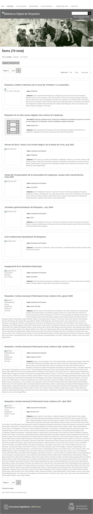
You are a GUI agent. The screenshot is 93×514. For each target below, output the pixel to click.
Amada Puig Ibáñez (36, 420)
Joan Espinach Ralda (15, 447)
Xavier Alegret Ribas (39, 165)
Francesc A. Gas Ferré (73, 159)
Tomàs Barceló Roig (19, 335)
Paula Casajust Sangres (57, 465)
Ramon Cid (31, 333)
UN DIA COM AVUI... (47, 6)
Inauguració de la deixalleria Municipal (23, 266)
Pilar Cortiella (25, 467)
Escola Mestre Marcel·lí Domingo (33, 371)
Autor (77, 72)
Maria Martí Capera (38, 457)
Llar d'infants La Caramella (59, 100)
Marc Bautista (55, 327)
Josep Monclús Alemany (58, 325)
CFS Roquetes (53, 428)
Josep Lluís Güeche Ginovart (35, 451)
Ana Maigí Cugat (58, 95)
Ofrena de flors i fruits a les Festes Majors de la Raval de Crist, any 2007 (39, 145)
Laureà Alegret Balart (83, 453)
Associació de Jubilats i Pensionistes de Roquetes (48, 367)
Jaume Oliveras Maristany (72, 378)
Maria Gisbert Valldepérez (24, 457)
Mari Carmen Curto (32, 102)
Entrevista (45, 132)
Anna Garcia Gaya (44, 422)
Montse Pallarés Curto (32, 329)
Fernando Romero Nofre (42, 374)
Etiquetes (16, 57)
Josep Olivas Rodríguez (82, 325)
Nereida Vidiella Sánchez (70, 459)
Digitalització (37, 132)
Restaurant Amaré (64, 333)
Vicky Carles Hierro (62, 473)
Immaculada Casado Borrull (67, 161)
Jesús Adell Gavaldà (21, 445)
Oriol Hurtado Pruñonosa (23, 463)
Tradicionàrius (53, 390)
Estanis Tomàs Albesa (15, 319)
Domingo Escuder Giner (37, 317)
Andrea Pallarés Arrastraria (79, 420)
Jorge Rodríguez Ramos (50, 449)
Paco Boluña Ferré (37, 463)
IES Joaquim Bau (21, 321)
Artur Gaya (65, 365)
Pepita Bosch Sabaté (35, 104)
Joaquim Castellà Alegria (74, 447)
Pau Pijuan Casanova (30, 465)
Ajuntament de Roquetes (45, 95)
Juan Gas (70, 451)
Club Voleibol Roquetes (53, 430)
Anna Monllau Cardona (52, 313)
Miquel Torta (21, 329)
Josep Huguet (46, 325)
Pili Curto (74, 104)
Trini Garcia (47, 106)
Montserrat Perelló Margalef (74, 384)
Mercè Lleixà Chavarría (9, 329)
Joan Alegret (49, 445)
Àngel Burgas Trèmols (76, 363)
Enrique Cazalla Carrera (9, 436)
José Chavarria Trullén (79, 449)
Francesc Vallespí (26, 376)
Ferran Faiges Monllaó (55, 438)
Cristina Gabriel (59, 369)
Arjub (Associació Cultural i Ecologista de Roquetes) (37, 424)
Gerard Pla (5, 443)
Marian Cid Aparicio (51, 457)
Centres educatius (41, 97)
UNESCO (61, 390)
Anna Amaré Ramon (38, 313)
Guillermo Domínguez (16, 443)
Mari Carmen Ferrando (45, 102)
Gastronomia (63, 222)
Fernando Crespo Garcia (26, 374)
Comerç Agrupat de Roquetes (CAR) (72, 315)
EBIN (12, 371)
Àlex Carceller (76, 418)
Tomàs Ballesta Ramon (9, 473)
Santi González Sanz (17, 471)
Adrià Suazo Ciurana (74, 416)
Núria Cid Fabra (70, 461)
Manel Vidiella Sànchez (65, 455)
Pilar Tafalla (56, 104)
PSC (27, 388)
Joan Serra (39, 323)
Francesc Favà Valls (8, 440)
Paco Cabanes (62, 196)
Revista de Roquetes (77, 333)
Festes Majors (54, 159)
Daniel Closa (69, 369)
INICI (2, 6)
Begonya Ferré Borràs (75, 130)
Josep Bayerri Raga (69, 247)
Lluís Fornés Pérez (48, 382)
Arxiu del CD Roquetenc (60, 130)
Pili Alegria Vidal (57, 331)
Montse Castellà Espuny (58, 384)
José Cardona (79, 323)
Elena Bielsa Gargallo (52, 317)
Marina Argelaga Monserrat (77, 457)
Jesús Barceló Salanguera (36, 445)
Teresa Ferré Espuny (41, 390)
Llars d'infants (72, 100)
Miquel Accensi (27, 459)
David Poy (65, 432)
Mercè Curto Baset (37, 196)
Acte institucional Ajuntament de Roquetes (25, 237)
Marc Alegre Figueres (71, 382)
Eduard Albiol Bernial (32, 434)
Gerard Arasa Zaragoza (82, 440)
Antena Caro (63, 313)
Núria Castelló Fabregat (57, 461)
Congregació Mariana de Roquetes (13, 432)
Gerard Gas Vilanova (51, 161)
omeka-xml (19, 492)
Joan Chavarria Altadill (68, 445)
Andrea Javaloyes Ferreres (62, 420)
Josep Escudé (36, 325)
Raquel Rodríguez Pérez (47, 469)
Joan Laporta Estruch (71, 321)
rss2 (25, 492)
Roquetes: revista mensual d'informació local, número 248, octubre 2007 (39, 346)
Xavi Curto (72, 473)
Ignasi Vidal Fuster (29, 443)
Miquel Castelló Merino (33, 163)
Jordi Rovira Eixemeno (23, 449)
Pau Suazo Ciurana (43, 465)
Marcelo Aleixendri (66, 327)
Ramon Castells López (62, 388)
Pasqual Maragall (79, 329)
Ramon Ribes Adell (35, 226)
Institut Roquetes (46, 321)
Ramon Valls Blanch (22, 469)
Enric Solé (85, 434)
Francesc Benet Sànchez (72, 374)
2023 (35, 130)
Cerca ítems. (24, 57)
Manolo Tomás (38, 311)
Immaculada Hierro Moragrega (33, 378)
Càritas (70, 426)
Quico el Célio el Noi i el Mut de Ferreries (14, 333)
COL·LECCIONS (21, 6)
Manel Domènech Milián (49, 455)
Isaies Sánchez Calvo (40, 416)
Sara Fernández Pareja (32, 471)
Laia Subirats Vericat (70, 453)
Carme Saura (6, 428)
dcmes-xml (9, 492)
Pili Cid (65, 331)
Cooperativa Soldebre (31, 432)
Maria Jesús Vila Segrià (82, 281)
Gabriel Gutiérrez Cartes (40, 376)
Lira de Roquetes (37, 382)
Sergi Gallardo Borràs (59, 471)
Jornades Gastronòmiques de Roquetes (43, 224)
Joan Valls (22, 380)
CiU (30, 369)
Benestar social (30, 97)
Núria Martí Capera (82, 461)
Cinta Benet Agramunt (65, 428)
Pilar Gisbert (47, 331)
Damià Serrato (43, 432)
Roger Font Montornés (66, 132)
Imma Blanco (40, 443)
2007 (35, 159)
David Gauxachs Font (55, 432)
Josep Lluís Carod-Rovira (73, 194)
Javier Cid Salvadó (8, 445)
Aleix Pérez (66, 311)
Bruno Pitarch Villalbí (60, 426)
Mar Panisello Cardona (80, 455)
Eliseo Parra (18, 371)
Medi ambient (86, 327)
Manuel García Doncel (44, 327)
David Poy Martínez (75, 432)
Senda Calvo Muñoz (46, 471)
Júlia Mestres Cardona (45, 453)
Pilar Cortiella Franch (71, 163)
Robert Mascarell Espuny (16, 390)
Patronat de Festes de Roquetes (50, 386)
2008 (44, 311)
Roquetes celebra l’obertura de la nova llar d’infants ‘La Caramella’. (37, 85)
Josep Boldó (28, 325)
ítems (36, 507)
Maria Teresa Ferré (8, 384)
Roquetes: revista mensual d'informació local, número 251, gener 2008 (38, 296)
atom (3, 492)
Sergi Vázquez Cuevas (74, 471)
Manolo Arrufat (59, 382)
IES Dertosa (11, 321)
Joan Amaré (57, 445)
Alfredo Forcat (75, 311)
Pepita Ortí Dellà (47, 104)
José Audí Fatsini (69, 323)
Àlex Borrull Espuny (35, 363)
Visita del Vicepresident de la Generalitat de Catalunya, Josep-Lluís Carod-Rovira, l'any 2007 (44, 176)
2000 (35, 281)
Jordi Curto (11, 449)
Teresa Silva (86, 471)
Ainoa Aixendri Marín (59, 361)
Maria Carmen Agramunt (60, 102)
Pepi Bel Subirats (15, 467)
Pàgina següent (18, 70)
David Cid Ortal (78, 369)
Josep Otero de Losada (71, 380)
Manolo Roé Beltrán (20, 327)
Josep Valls (62, 451)
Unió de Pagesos (70, 390)
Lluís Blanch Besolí (19, 455)
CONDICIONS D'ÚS (62, 6)
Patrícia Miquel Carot (75, 463)
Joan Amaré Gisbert (58, 321)
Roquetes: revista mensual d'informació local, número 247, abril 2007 (37, 401)
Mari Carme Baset (83, 100)
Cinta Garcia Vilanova (55, 97)
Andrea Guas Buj (47, 420)
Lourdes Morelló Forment (34, 455)
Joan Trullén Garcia (12, 380)
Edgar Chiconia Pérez (18, 434)
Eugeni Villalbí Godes (82, 371)
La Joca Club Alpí (25, 382)
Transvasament (38, 335)
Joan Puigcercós (30, 323)
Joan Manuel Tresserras (16, 323)
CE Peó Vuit (57, 315)
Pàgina (5, 71)
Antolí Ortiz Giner (73, 313)
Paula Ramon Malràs (72, 465)
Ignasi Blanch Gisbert (33, 321)
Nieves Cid (43, 329)
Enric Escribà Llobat (66, 317)
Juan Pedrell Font (12, 453)
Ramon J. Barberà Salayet (56, 416)
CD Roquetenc (15, 369)
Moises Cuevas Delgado (41, 361)
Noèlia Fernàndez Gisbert (26, 461)
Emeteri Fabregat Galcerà (74, 434)
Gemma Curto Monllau (22, 440)
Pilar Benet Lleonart (37, 331)
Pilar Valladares (66, 104)
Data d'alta (84, 72)
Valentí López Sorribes (70, 335)
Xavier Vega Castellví (23, 475)
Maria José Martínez (75, 102)
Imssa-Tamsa (48, 378)
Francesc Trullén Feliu (37, 161)
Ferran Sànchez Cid (69, 438)
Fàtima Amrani (10, 438)
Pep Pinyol (82, 465)
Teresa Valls (9, 335)
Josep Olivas (70, 325)
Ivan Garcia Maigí (45, 100)
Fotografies (62, 159)
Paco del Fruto (48, 463)
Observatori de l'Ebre (53, 329)
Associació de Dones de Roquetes (74, 95)
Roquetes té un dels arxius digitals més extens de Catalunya (33, 115)
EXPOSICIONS (33, 6)
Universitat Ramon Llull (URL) (53, 335)
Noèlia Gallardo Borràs (42, 461)
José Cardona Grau (65, 449)
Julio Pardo (15, 382)
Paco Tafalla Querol (67, 329)
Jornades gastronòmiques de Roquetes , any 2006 (28, 207)
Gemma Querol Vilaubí (52, 440)
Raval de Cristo (84, 163)
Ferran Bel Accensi (44, 319)
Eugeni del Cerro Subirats (67, 371)
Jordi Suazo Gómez (83, 161)
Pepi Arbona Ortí (54, 132)
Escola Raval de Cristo (51, 371)
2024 (35, 95)
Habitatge (65, 376)
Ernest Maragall (23, 436)
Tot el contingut (7, 57)
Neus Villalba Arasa (12, 461)
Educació (85, 97)
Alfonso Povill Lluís (63, 363)
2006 (35, 222)
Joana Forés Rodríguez (59, 447)
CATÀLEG (10, 6)
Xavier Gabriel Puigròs (9, 475)
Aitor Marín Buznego (38, 418)
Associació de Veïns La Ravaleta (74, 367)
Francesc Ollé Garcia (32, 100)
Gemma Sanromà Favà (67, 440)
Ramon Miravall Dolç (42, 333)
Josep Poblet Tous (7, 327)
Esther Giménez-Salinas (30, 319)
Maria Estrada (77, 327)
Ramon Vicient (54, 333)
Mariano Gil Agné (61, 224)
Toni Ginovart (21, 473)
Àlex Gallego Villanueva (49, 363)
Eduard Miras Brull (45, 434)
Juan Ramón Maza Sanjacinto (27, 453)
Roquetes (81, 104)
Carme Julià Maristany (80, 426)
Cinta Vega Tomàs (78, 428)
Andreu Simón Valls (32, 422)
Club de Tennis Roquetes (37, 430)
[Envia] (89, 13)
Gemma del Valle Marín (37, 440)
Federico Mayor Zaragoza (10, 374)
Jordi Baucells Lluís (46, 194)
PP (24, 388)
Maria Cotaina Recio (8, 457)
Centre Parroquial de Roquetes (38, 428)
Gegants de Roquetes (79, 192)
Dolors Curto (66, 97)
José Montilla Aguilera (16, 325)
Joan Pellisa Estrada (44, 447)
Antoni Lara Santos (43, 159)
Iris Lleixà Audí (59, 443)
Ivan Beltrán (83, 443)
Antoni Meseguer (15, 424)
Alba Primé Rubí (66, 418)
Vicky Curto (81, 335)
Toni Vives (30, 335)
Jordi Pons (59, 323)
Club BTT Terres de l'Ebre (21, 430)
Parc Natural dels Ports (61, 463)
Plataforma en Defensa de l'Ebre (78, 331)
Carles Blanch (38, 247)
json (14, 492)
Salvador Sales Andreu (45, 198)
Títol (70, 72)
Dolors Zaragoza (76, 97)
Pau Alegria (18, 465)
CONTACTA (74, 6)
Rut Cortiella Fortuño (75, 469)
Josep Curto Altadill (58, 380)
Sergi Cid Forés (30, 390)
